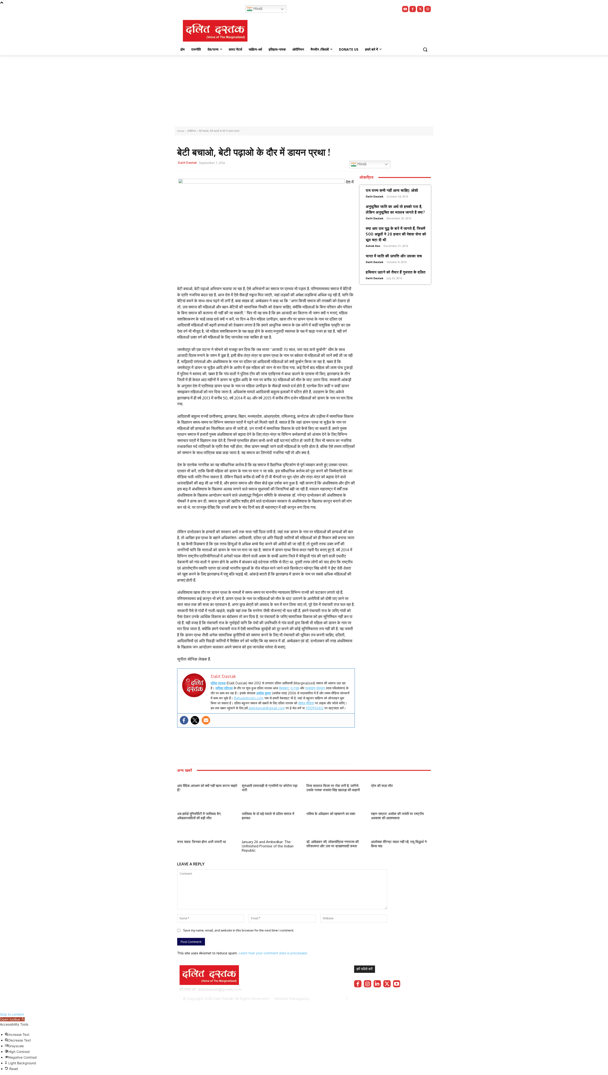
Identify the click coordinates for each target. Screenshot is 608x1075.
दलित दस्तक (218, 683)
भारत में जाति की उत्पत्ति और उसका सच (394, 256)
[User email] (206, 720)
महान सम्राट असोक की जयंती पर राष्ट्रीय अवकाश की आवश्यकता (397, 815)
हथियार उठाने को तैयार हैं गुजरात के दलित (396, 272)
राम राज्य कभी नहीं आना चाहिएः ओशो (392, 190)
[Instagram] (427, 9)
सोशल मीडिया (306, 703)
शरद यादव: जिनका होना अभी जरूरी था (201, 842)
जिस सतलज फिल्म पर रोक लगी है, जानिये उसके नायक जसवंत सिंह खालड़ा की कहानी (333, 787)
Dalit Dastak (187, 162)
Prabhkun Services (326, 999)
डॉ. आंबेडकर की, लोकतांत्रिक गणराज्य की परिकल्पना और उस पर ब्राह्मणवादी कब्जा (332, 844)
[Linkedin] (377, 984)
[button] (425, 49)
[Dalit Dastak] (215, 31)
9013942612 (314, 708)
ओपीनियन (183, 142)
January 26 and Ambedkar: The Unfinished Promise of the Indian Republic (268, 846)
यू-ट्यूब (294, 688)
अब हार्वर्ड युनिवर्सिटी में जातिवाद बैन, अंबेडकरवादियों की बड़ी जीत (199, 815)
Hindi (257, 9)
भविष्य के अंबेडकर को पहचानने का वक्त (330, 813)
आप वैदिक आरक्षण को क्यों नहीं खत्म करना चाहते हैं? (207, 787)
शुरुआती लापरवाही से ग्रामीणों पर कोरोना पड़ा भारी (269, 787)
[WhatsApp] (290, 163)
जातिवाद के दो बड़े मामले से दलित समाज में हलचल (268, 815)
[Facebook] (412, 9)
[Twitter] (420, 9)
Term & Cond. (393, 999)
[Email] (301, 163)
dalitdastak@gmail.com (266, 708)
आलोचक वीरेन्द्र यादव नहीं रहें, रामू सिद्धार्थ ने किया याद (399, 844)
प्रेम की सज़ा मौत (382, 785)
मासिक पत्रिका (224, 688)
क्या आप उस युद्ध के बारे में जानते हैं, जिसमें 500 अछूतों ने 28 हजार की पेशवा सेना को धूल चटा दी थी (396, 234)
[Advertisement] (304, 91)
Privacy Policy (367, 999)
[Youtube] (405, 9)
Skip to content (12, 1014)
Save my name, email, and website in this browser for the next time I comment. (238, 930)
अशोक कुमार (263, 693)
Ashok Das (373, 246)
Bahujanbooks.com (248, 698)
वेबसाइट (284, 688)
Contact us (416, 999)
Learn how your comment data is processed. (273, 953)
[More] (323, 163)
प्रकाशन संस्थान (315, 688)
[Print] (312, 163)
